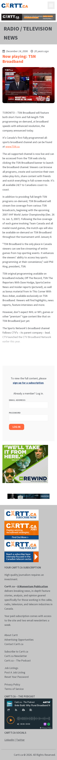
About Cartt (11, 635)
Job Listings (11, 668)
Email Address (17, 400)
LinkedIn (9, 740)
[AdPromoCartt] (21, 556)
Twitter (20, 740)
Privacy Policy (12, 684)
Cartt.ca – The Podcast (17, 660)
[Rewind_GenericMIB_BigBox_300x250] (25, 463)
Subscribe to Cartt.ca (16, 651)
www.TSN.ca (12, 146)
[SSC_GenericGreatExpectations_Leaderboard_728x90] (28, 496)
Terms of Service (14, 689)
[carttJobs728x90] (28, 17)
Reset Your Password (16, 677)
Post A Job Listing (14, 672)
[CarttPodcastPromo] (21, 545)
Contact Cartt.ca (13, 644)
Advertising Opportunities (19, 639)
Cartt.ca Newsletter (15, 656)
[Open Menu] (51, 5)
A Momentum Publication (32, 586)
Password (15, 412)
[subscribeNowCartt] (21, 514)
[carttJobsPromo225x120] (21, 530)
